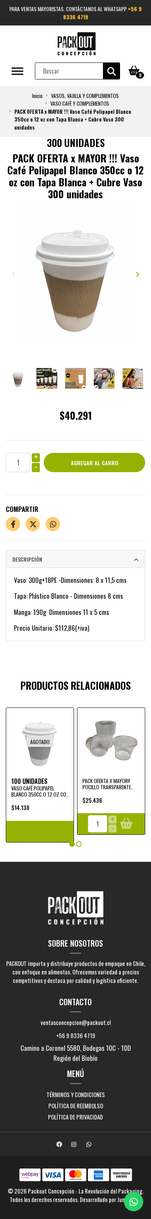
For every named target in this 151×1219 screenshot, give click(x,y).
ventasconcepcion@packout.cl (76, 1022)
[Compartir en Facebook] (13, 524)
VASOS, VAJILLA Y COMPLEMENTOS (85, 96)
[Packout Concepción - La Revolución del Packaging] (76, 43)
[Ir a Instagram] (74, 1145)
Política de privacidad (75, 1117)
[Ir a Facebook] (60, 1145)
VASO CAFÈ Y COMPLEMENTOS (79, 103)
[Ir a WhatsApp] (90, 1145)
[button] (72, 844)
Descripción (27, 559)
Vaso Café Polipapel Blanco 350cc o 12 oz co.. (40, 791)
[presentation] (13, 274)
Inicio (37, 96)
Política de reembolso (75, 1105)
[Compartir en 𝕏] (33, 524)
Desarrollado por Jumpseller (110, 1199)
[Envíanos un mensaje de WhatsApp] (133, 1201)
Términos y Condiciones (75, 1094)
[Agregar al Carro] (126, 824)
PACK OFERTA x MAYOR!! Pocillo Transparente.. (107, 784)
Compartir (22, 509)
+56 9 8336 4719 (75, 1035)
